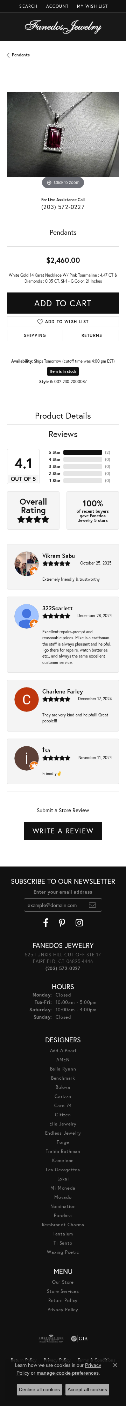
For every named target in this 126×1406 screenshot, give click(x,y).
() (107, 452)
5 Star (55, 452)
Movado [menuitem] (63, 1197)
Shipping (35, 335)
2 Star (55, 473)
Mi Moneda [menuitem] (62, 1188)
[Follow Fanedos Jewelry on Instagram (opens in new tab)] (79, 923)
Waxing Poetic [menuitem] (63, 1252)
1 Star (55, 480)
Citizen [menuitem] (63, 1115)
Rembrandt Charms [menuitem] (63, 1225)
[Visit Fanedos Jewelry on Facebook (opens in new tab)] (46, 923)
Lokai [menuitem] (63, 1179)
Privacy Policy (63, 1310)
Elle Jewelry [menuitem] (63, 1124)
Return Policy (63, 1300)
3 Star (55, 466)
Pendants (21, 54)
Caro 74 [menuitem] (63, 1106)
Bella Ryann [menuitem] (63, 1069)
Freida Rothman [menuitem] (63, 1151)
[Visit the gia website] (79, 1338)
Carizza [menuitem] (63, 1096)
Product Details (63, 415)
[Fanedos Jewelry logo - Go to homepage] (63, 27)
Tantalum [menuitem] (63, 1234)
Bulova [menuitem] (63, 1087)
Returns (92, 335)
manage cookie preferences (68, 1373)
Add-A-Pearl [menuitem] (63, 1051)
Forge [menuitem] (63, 1142)
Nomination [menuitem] (63, 1206)
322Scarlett (57, 608)
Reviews (63, 433)
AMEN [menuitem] (63, 1060)
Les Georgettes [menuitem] (63, 1170)
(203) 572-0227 (63, 206)
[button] (27, 6)
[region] (63, 134)
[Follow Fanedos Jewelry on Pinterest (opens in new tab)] (62, 923)
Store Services (63, 1291)
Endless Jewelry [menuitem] (63, 1133)
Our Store (63, 1282)
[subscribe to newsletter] (92, 905)
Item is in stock (63, 371)
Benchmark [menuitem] (63, 1078)
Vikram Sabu (58, 555)
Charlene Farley (62, 691)
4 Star (55, 459)
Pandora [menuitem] (63, 1216)
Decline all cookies (39, 1389)
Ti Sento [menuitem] (63, 1243)
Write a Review (63, 830)
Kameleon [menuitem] (63, 1161)
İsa (46, 750)
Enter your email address (63, 892)
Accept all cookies (87, 1389)
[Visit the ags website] (51, 1338)
